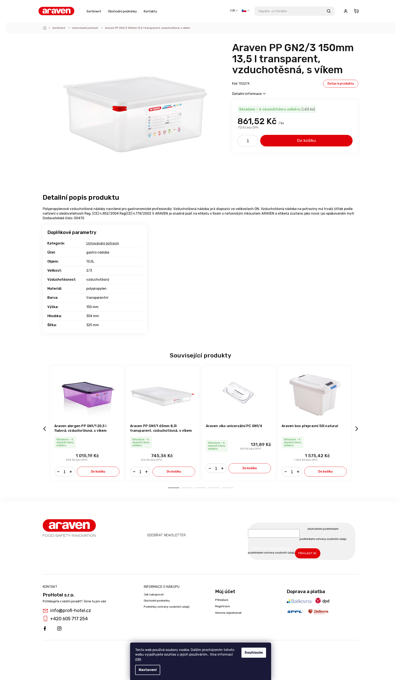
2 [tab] (187, 487)
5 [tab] (227, 487)
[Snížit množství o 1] (242, 141)
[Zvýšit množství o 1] (253, 141)
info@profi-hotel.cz (70, 610)
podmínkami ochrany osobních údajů (323, 539)
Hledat (328, 11)
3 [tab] (200, 487)
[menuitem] (94, 11)
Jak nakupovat (154, 594)
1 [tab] (173, 487)
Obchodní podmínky (157, 600)
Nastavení (148, 670)
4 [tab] (214, 487)
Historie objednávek (228, 612)
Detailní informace (247, 94)
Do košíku (306, 140)
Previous (45, 428)
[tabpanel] (87, 423)
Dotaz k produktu (341, 83)
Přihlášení (221, 600)
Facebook (45, 629)
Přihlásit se (307, 553)
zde (138, 659)
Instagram (59, 629)
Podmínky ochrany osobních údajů (166, 606)
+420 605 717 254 (69, 618)
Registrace (222, 606)
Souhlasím (254, 653)
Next (357, 428)
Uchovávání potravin (102, 243)
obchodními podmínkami (322, 528)
